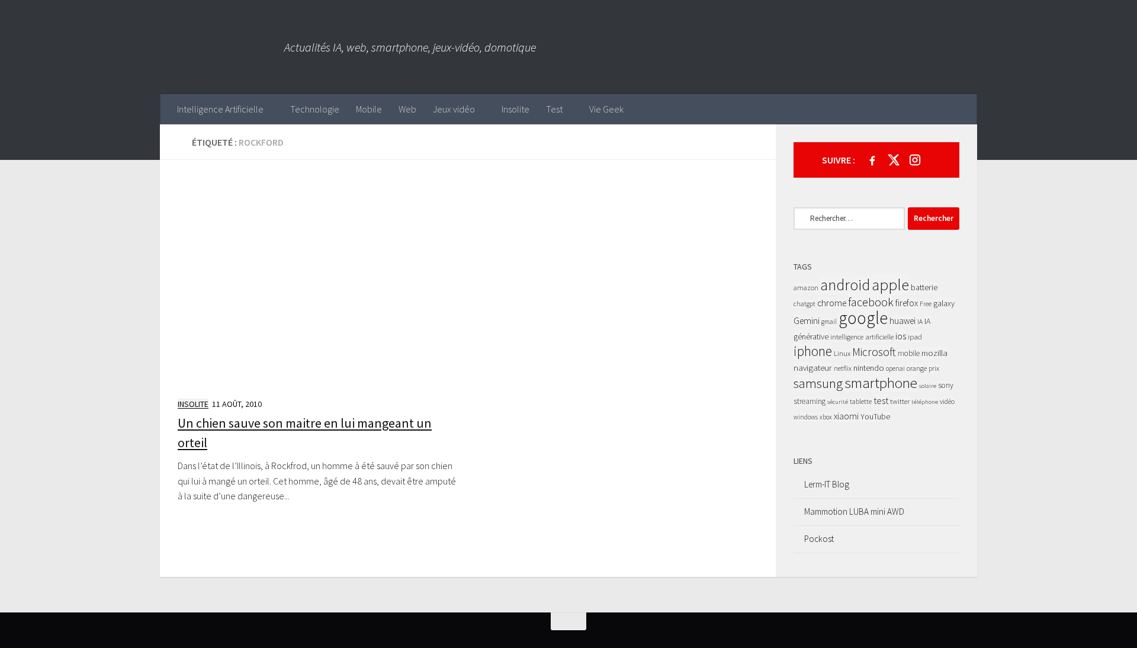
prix (934, 368)
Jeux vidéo (454, 109)
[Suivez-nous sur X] (893, 159)
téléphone (924, 402)
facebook (871, 302)
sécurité (837, 402)
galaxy (944, 303)
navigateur (813, 367)
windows (806, 417)
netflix (843, 368)
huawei (902, 320)
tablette (861, 401)
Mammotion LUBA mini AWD (854, 511)
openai (895, 368)
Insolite (515, 109)
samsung (818, 383)
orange (917, 368)
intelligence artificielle (862, 337)
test (880, 400)
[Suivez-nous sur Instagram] (914, 159)
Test (554, 109)
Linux (842, 353)
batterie (924, 287)
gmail (829, 321)
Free (926, 304)
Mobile (369, 109)
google (863, 318)
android (845, 284)
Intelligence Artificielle (220, 109)
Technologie (314, 109)
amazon (806, 287)
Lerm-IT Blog (826, 484)
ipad (915, 337)
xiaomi (846, 416)
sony (945, 385)
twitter (900, 401)
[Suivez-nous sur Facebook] (872, 159)
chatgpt (804, 304)
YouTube (875, 416)
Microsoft (874, 352)
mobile (909, 353)
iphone (813, 351)
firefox (906, 303)
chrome (831, 303)
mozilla (934, 352)
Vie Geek (606, 109)
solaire (927, 386)
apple (890, 284)
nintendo (868, 368)
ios (900, 336)
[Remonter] (568, 621)
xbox (826, 417)
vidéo (947, 401)
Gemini (807, 320)
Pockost (819, 538)
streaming (810, 401)
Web (407, 109)
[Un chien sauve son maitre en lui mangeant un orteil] (318, 282)
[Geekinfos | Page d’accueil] (222, 47)
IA (920, 321)
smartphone (880, 382)
